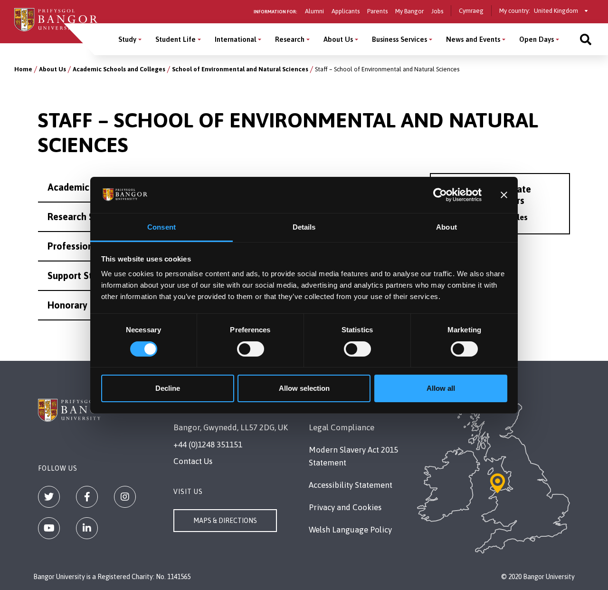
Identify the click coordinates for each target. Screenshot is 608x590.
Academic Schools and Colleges (119, 69)
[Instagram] (125, 497)
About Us (338, 39)
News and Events (473, 39)
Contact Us (192, 461)
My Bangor (409, 11)
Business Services (399, 39)
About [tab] (446, 227)
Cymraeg (471, 11)
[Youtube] (49, 528)
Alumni (314, 11)
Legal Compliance (341, 427)
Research (289, 39)
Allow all (441, 388)
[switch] (250, 349)
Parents (377, 11)
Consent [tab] (161, 227)
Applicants (346, 11)
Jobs (437, 11)
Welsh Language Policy (350, 529)
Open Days (536, 39)
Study (127, 39)
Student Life (175, 39)
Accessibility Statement (350, 485)
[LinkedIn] (87, 528)
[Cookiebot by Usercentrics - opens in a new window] (440, 195)
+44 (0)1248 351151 (207, 444)
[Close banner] (504, 195)
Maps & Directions (225, 520)
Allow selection (304, 388)
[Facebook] (87, 497)
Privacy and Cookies (345, 507)
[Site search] (586, 39)
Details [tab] (304, 227)
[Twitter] (49, 497)
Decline (167, 388)
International (235, 39)
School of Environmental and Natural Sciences (240, 69)
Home (23, 69)
